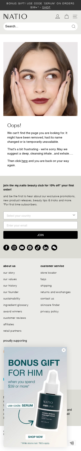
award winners (12, 311)
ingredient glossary (15, 304)
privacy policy (49, 311)
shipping (46, 285)
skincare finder (50, 304)
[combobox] (40, 26)
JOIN (40, 235)
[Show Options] (74, 215)
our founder (10, 291)
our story (9, 272)
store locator (48, 272)
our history (10, 285)
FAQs (43, 278)
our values (10, 278)
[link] (35, 397)
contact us (47, 298)
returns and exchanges (55, 291)
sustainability (11, 298)
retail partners (12, 330)
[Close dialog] (64, 350)
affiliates (8, 324)
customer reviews (14, 317)
